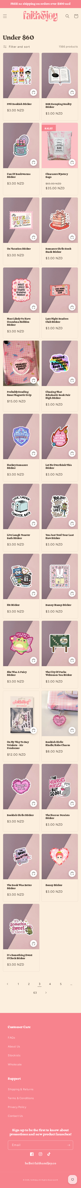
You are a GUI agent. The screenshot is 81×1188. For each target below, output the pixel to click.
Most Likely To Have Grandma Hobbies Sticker (18, 322)
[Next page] (45, 992)
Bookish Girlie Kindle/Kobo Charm (58, 743)
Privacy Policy (17, 1107)
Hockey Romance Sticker (17, 466)
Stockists (14, 1055)
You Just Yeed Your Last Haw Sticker (60, 536)
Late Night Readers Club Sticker (57, 320)
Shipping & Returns (21, 1089)
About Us (14, 1046)
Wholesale (15, 1064)
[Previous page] (7, 984)
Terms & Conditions (21, 1098)
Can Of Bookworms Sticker (19, 175)
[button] (5, 16)
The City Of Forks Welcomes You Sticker (59, 673)
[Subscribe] (68, 1145)
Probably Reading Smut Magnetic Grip (19, 393)
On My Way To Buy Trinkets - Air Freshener (18, 745)
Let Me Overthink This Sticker (59, 466)
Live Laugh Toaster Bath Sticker (18, 536)
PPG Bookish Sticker (19, 104)
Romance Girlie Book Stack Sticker (58, 250)
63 (35, 992)
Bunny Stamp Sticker (58, 605)
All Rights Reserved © (48, 1180)
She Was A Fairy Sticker (17, 673)
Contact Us (15, 1116)
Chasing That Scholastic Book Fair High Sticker (58, 395)
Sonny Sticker (54, 885)
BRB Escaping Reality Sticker (59, 105)
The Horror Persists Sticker (58, 817)
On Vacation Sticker (19, 249)
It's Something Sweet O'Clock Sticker (19, 957)
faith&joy (34, 1180)
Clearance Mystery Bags (57, 175)
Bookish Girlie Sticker (20, 815)
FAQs (11, 1037)
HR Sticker (13, 605)
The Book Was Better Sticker (19, 887)
